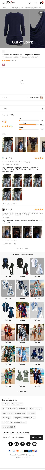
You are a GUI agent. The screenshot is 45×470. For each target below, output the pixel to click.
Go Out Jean (17, 404)
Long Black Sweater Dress (24, 418)
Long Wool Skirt (9, 427)
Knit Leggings (35, 409)
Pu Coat (31, 413)
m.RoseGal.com (12, 3)
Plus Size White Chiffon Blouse (15, 409)
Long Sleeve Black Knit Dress (14, 422)
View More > (22, 392)
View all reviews (22, 249)
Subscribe (36, 437)
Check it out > (25, 65)
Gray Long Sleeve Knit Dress (14, 413)
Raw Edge (6, 418)
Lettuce (6, 404)
